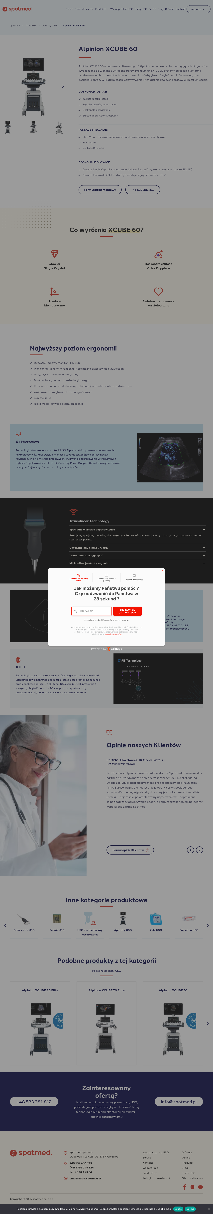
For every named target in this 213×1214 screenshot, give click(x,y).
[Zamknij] (162, 570)
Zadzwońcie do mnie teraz (127, 611)
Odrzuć (190, 1209)
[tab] (79, 577)
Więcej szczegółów (113, 634)
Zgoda (178, 1209)
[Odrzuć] (209, 1209)
